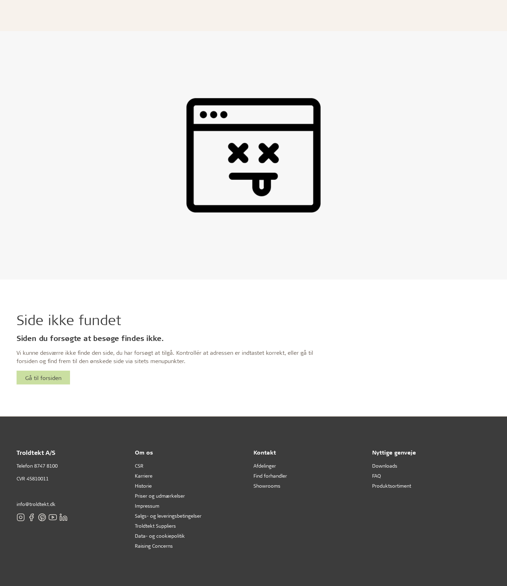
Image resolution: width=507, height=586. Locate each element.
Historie (143, 485)
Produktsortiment (391, 485)
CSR (139, 465)
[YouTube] (53, 517)
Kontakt (265, 452)
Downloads (384, 465)
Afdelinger (265, 465)
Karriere (143, 475)
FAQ (376, 475)
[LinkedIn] (63, 517)
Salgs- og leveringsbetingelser (168, 515)
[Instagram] (21, 517)
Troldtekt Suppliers (155, 525)
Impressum (147, 505)
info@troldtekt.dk (36, 504)
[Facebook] (31, 517)
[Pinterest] (42, 517)
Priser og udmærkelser (160, 495)
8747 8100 (46, 465)
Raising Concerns (154, 546)
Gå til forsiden (43, 377)
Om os (144, 452)
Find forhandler (270, 475)
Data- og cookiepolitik (160, 536)
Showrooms (267, 485)
